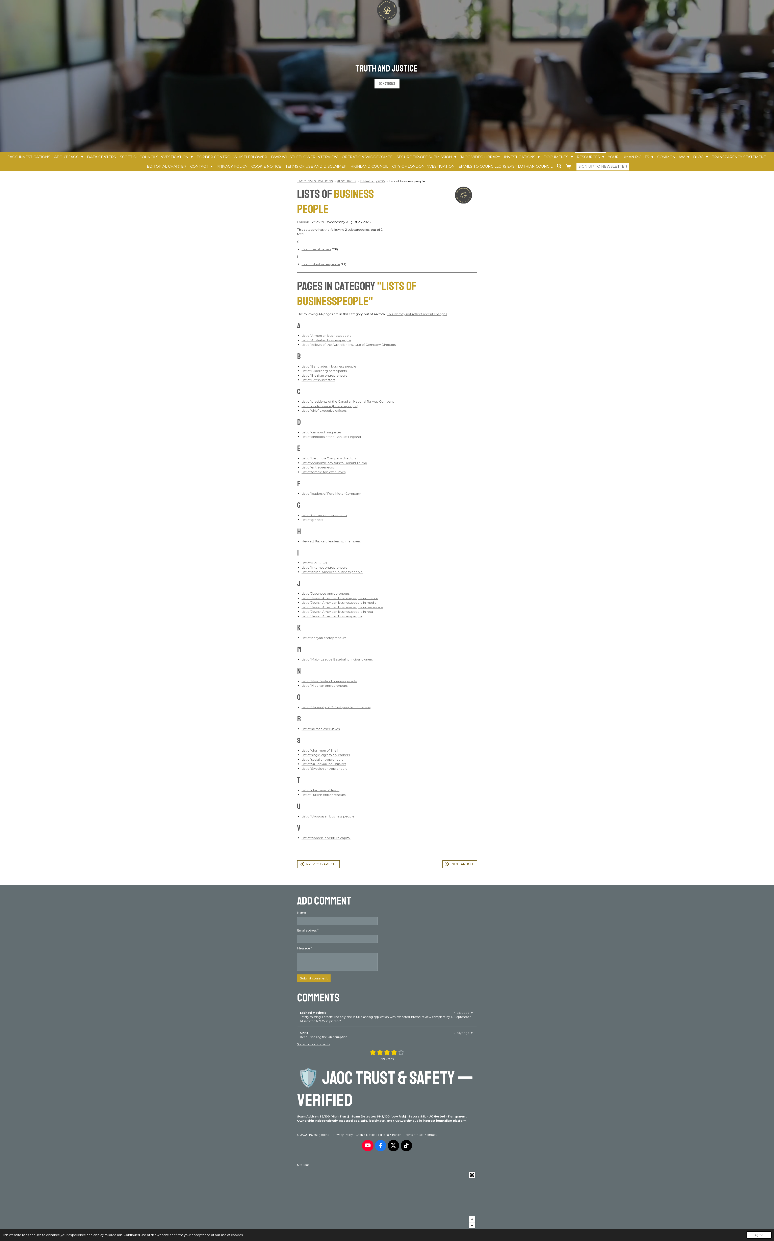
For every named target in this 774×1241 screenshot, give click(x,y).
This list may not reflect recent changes (417, 314)
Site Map (303, 1165)
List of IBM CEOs (314, 563)
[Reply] (472, 1013)
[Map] (387, 1200)
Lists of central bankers (316, 249)
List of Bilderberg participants (324, 371)
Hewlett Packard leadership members (331, 541)
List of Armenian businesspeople (327, 336)
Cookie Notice (366, 1135)
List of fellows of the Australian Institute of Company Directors (349, 345)
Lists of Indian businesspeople (321, 264)
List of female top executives (323, 472)
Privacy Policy (343, 1135)
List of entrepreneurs (318, 467)
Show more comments (313, 1044)
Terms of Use (413, 1135)
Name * (302, 913)
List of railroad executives (321, 729)
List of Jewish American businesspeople (332, 616)
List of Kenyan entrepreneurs (324, 638)
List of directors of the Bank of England (331, 437)
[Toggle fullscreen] (472, 1175)
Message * (304, 948)
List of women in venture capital (326, 838)
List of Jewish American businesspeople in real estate (342, 607)
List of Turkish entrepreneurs (323, 795)
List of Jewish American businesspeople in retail (338, 612)
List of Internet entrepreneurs (324, 567)
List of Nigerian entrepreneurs (324, 685)
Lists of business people (407, 181)
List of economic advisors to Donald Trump (334, 463)
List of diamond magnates (321, 432)
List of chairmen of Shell (320, 750)
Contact (431, 1135)
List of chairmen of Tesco (320, 790)
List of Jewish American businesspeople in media (339, 602)
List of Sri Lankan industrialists (324, 764)
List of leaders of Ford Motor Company (331, 493)
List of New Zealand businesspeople (329, 681)
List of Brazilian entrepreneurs (324, 375)
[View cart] (568, 166)
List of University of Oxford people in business (336, 707)
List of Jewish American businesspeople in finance (340, 598)
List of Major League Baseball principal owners (337, 659)
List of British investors (318, 380)
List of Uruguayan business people (328, 816)
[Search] (559, 166)
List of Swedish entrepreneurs (324, 769)
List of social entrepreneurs (322, 759)
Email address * (307, 930)
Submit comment (314, 978)
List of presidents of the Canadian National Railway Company (348, 401)
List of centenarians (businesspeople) (330, 406)
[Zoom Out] (472, 1225)
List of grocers (312, 520)
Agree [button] (759, 1235)
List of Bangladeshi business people (329, 366)
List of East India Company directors (329, 458)
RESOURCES (346, 181)
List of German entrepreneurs (324, 515)
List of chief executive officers (324, 410)
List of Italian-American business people (332, 572)
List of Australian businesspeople (326, 340)
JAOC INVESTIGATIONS (315, 181)
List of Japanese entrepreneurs (326, 593)
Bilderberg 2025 (372, 181)
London (303, 222)
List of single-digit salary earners (326, 755)
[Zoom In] (472, 1219)
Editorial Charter (389, 1135)
